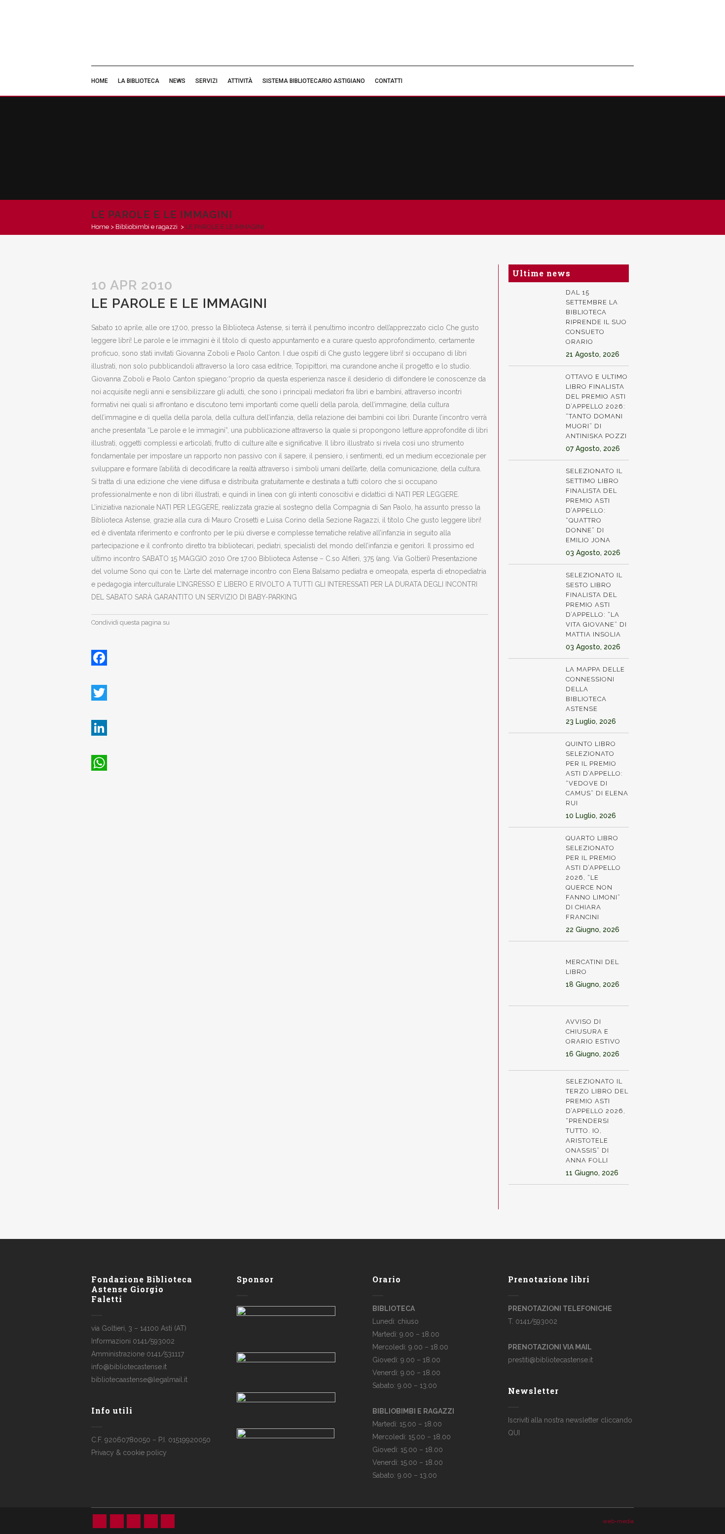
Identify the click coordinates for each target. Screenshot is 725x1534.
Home (100, 226)
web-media (618, 1521)
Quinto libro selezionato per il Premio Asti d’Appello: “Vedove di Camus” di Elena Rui (597, 773)
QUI (514, 1433)
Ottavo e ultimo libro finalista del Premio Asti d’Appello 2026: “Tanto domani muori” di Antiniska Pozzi (597, 406)
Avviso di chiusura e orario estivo (593, 1031)
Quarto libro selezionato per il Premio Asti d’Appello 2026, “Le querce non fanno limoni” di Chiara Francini (593, 877)
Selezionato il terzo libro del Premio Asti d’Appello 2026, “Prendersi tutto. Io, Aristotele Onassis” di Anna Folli (597, 1121)
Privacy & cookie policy (129, 1453)
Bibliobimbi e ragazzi (146, 226)
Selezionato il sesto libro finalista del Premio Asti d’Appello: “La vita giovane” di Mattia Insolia (596, 604)
